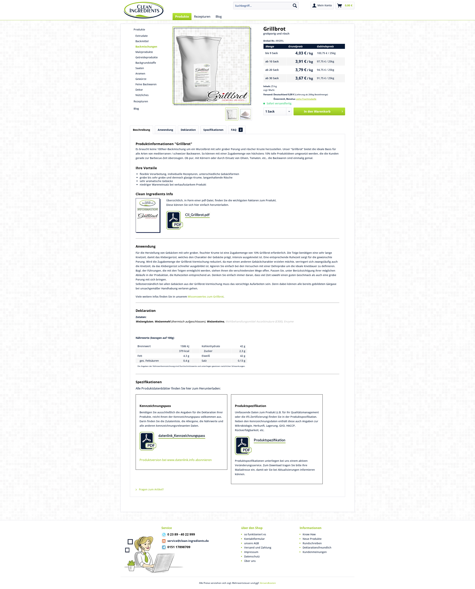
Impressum (251, 552)
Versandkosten (268, 583)
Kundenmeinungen (315, 552)
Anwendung (165, 130)
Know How (309, 534)
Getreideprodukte (146, 57)
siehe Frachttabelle (306, 98)
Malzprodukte (144, 52)
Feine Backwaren (146, 84)
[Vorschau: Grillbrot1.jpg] (245, 114)
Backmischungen (146, 46)
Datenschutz (252, 556)
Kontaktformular (254, 539)
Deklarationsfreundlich (317, 547)
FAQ (236, 130)
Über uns (250, 561)
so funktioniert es (255, 534)
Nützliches (142, 95)
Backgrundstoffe (145, 62)
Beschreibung (141, 130)
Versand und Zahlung (257, 547)
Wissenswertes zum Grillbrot (206, 296)
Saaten (139, 68)
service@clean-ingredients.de (188, 541)
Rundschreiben (312, 543)
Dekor (139, 89)
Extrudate (141, 36)
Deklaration (188, 130)
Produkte (139, 29)
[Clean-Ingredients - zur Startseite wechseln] (143, 10)
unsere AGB (251, 543)
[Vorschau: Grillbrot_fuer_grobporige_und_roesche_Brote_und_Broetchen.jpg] (231, 114)
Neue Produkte (312, 539)
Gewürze (140, 79)
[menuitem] (266, 5)
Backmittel (142, 41)
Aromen (140, 73)
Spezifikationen (213, 130)
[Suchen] (295, 5)
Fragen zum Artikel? (151, 489)
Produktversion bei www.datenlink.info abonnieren (176, 460)
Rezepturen (141, 101)
